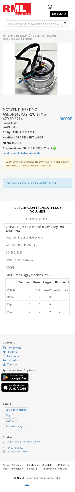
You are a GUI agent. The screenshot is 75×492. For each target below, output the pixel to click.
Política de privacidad (17, 466)
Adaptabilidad (37, 219)
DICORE (10, 420)
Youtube (12, 364)
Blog (8, 415)
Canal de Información (49, 466)
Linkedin (12, 360)
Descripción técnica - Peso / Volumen (37, 209)
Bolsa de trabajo (14, 426)
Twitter (12, 352)
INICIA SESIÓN (48, 183)
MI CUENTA (60, 14)
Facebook (13, 356)
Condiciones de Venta (34, 466)
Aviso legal (6, 466)
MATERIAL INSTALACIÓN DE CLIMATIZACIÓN (29, 35)
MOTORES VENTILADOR (17, 38)
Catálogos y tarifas (16, 409)
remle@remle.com (17, 451)
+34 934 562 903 (14, 447)
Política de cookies (64, 466)
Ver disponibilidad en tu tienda (21, 153)
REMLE (20, 478)
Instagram (14, 348)
